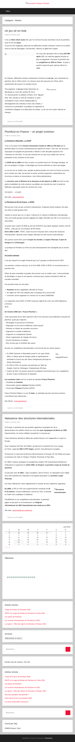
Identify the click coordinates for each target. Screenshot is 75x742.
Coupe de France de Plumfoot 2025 (17, 610)
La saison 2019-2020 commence (16, 702)
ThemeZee (48, 738)
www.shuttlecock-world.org (22, 510)
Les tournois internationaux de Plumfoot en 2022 (22, 620)
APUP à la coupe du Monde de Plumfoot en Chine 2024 (25, 613)
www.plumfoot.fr (18, 197)
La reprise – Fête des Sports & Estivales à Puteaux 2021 (25, 624)
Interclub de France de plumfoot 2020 (18, 698)
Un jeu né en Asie (15, 30)
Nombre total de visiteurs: (14, 662)
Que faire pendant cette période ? (17, 695)
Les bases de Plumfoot (13, 617)
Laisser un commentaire (15, 121)
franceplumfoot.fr (20, 401)
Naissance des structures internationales (30, 418)
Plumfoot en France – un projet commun (29, 131)
